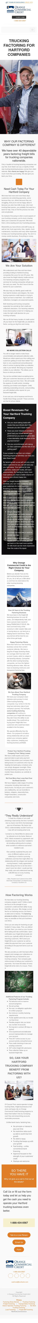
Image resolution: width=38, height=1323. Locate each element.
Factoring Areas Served (11, 1302)
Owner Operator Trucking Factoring (14, 1306)
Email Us (19, 1242)
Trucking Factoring (28, 1302)
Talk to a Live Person (19, 1235)
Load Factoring (10, 1309)
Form (19, 1249)
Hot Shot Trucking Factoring (24, 1307)
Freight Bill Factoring (25, 1309)
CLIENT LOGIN (20, 17)
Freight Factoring (9, 1304)
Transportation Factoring (26, 1304)
